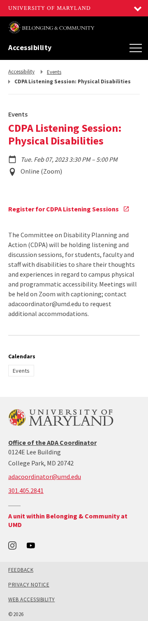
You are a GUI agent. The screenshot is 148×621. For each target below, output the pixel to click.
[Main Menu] (135, 47)
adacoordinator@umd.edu (44, 476)
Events (21, 370)
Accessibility (30, 48)
